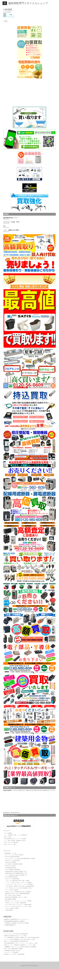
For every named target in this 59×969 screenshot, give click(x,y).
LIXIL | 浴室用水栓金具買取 (11, 876)
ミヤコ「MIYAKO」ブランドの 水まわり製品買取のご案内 (18, 888)
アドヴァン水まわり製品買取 (11, 889)
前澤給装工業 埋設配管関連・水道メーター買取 (16, 897)
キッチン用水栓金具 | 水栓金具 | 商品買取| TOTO (16, 875)
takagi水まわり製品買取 (10, 862)
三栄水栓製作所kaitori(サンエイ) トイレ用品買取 (15, 838)
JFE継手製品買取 (9, 910)
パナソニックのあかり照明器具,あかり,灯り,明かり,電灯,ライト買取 (19, 939)
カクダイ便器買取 (8, 833)
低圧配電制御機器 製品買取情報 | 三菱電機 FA (14, 921)
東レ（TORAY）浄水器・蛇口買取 (13, 895)
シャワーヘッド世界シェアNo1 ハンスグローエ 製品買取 (18, 882)
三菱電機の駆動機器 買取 (9, 925)
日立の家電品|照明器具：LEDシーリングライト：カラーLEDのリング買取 (20, 943)
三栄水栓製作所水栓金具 (10, 867)
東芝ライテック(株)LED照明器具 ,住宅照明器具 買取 (16, 941)
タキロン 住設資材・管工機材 (11, 908)
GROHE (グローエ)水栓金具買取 (12, 860)
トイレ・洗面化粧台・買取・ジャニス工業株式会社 (15, 835)
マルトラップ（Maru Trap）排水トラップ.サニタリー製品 (18, 906)
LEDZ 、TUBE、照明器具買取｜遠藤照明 (13, 948)
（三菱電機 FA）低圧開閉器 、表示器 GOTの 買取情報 (16, 923)
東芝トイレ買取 (7, 836)
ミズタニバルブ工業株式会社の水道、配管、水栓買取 (17, 880)
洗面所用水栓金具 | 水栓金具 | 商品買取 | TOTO (16, 871)
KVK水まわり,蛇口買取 (10, 865)
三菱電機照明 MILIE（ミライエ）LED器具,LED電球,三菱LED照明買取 (20, 946)
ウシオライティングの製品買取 (11, 952)
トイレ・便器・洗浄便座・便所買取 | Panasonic (15, 840)
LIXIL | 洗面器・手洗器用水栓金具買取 (13, 864)
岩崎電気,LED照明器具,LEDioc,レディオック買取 (15, 935)
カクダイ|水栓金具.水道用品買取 (12, 869)
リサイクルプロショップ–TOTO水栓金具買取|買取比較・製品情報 (20, 858)
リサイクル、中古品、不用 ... (11, 222)
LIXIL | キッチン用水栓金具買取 (12, 878)
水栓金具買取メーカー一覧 (10, 853)
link (4, 226)
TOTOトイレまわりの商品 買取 (11, 842)
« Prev (5, 21)
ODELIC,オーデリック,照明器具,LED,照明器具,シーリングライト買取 (19, 945)
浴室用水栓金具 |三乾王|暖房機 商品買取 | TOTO (16, 873)
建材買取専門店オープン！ (11, 217)
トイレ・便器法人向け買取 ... (11, 230)
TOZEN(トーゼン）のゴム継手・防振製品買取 (15, 902)
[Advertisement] (12, 94)
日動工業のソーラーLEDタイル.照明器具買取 (14, 954)
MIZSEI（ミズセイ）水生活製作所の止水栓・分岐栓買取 (18, 891)
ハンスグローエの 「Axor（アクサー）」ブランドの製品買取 (19, 884)
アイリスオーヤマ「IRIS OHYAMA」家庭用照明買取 (16, 933)
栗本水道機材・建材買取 (10, 899)
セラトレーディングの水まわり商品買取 (14, 854)
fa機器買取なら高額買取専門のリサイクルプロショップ (16, 919)
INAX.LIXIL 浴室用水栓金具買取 (12, 856)
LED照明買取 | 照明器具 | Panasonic (12, 950)
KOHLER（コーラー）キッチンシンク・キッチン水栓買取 (18, 900)
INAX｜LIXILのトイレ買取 (10, 844)
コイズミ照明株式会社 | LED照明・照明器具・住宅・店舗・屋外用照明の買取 (21, 937)
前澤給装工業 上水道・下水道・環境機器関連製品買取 (17, 893)
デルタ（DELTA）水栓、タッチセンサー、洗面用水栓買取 (18, 904)
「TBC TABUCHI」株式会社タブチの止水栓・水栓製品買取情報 (19, 886)
